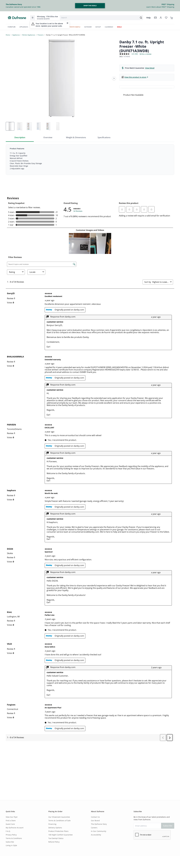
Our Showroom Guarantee (59, 817)
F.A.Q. (8, 831)
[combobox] (101, 17)
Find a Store (11, 820)
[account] (161, 17)
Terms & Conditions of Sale (59, 820)
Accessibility (96, 835)
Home (8, 35)
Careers (94, 827)
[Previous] (9, 78)
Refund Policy (54, 842)
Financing (52, 824)
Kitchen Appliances (28, 35)
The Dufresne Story (99, 824)
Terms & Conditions (14, 838)
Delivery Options (55, 827)
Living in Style (11, 845)
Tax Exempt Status (55, 838)
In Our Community (98, 831)
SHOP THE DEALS (90, 5)
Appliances (16, 35)
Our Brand (95, 820)
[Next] (114, 78)
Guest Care (10, 824)
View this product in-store (135, 77)
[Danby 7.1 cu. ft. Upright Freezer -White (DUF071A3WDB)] (61, 78)
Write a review (145, 54)
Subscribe (10, 842)
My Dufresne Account (14, 827)
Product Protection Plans (58, 831)
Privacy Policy (11, 835)
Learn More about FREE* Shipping (160, 7)
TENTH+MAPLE (75, 27)
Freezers (41, 35)
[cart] (171, 17)
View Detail (149, 68)
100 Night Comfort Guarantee (60, 835)
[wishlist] (166, 17)
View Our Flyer (12, 817)
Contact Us (95, 817)
